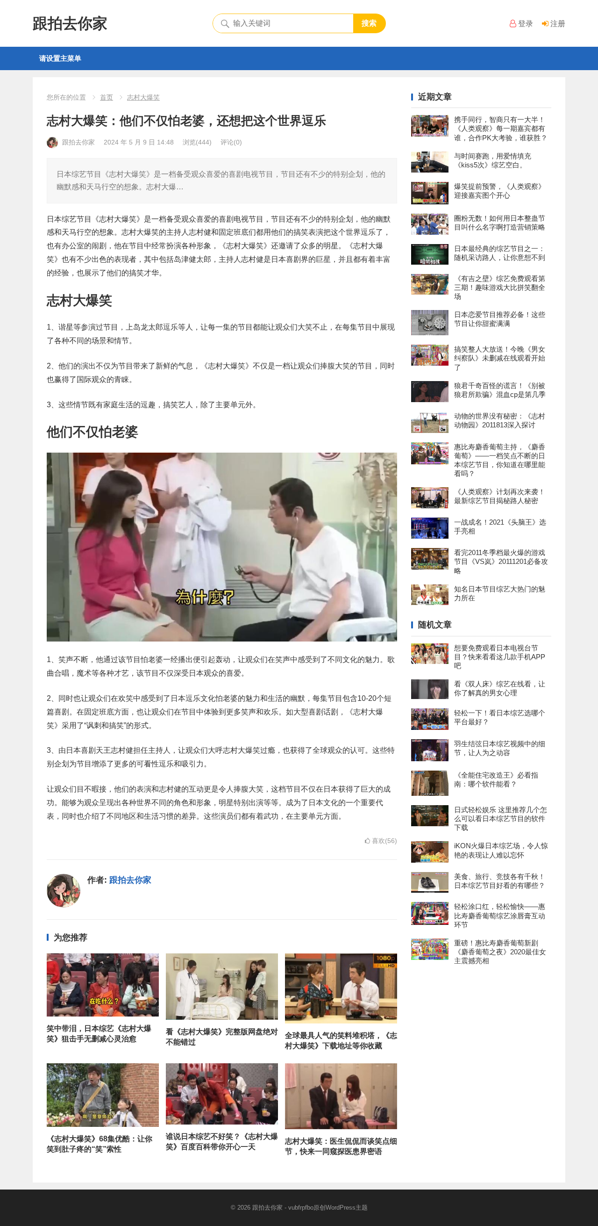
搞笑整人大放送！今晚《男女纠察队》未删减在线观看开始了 (499, 358)
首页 (106, 97)
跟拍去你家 (70, 23)
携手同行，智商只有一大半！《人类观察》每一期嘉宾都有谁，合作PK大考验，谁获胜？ (501, 128)
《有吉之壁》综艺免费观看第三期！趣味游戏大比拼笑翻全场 (499, 287)
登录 (524, 24)
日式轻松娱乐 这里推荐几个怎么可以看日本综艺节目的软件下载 (500, 818)
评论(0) (231, 142)
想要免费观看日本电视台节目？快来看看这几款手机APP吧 (499, 657)
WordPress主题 (347, 1207)
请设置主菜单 (60, 58)
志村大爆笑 (143, 97)
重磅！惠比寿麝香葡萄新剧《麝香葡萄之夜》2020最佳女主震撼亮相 (500, 952)
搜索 (369, 23)
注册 (556, 24)
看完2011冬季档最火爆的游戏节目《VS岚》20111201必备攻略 (501, 561)
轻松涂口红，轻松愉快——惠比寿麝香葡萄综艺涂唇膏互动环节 (499, 915)
